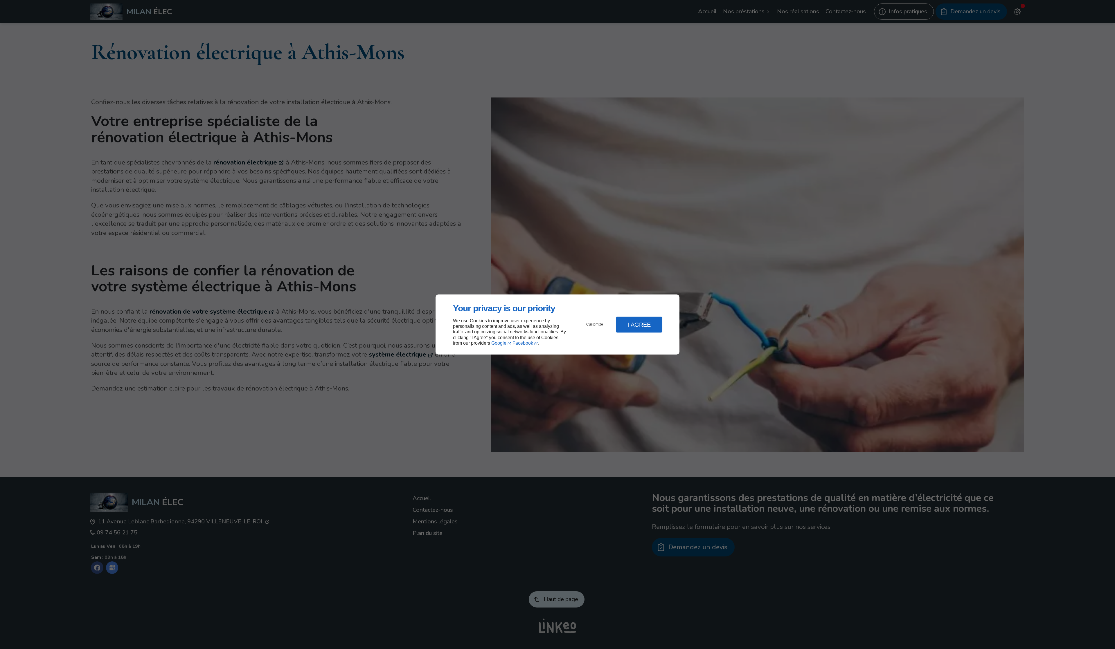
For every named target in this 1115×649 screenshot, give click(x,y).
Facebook (522, 343)
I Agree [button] (639, 324)
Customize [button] (594, 324)
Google (498, 343)
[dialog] (557, 324)
